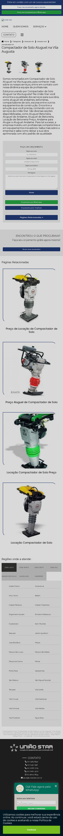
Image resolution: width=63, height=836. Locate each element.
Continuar (31, 830)
